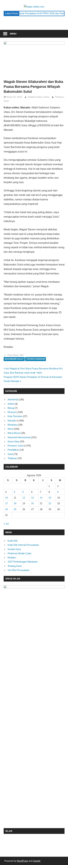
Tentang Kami (15, 566)
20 (32, 503)
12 (23, 497)
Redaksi (12, 557)
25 (15, 509)
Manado (12, 420)
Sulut (10, 454)
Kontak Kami (14, 549)
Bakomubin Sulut (14, 359)
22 (50, 503)
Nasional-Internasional (19, 437)
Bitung (11, 408)
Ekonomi (12, 412)
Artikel (11, 403)
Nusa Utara (13, 441)
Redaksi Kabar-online (38, 97)
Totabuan (12, 458)
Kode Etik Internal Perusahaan (23, 545)
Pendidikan (13, 449)
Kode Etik (13, 540)
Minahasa (13, 424)
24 (6, 509)
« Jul (6, 523)
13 (32, 497)
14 (41, 497)
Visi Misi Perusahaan (18, 570)
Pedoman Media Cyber (19, 553)
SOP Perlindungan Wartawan (23, 561)
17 (6, 503)
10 (6, 497)
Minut (10, 428)
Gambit (36, 861)
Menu (13, 33)
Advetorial (13, 399)
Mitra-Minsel (14, 433)
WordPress (22, 861)
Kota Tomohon (15, 416)
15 (50, 497)
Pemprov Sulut (15, 445)
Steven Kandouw (35, 359)
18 (15, 503)
